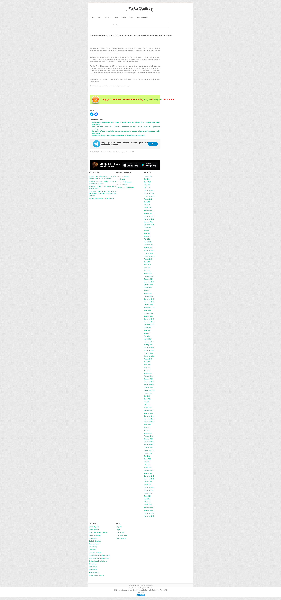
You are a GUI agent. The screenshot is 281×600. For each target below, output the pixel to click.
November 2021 (149, 219)
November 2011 (149, 479)
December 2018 (149, 299)
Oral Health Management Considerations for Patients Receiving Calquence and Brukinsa (102, 194)
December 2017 (149, 319)
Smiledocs (120, 187)
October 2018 (148, 305)
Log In (147, 99)
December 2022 (149, 190)
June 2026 (147, 182)
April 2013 (147, 430)
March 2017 (147, 339)
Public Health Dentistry (96, 575)
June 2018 (147, 310)
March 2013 (147, 433)
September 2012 (149, 450)
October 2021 (148, 222)
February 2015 (148, 410)
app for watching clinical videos (140, 585)
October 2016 (148, 353)
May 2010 (147, 499)
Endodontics (93, 538)
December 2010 (149, 487)
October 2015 (148, 387)
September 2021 (149, 225)
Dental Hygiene (94, 527)
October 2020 (148, 253)
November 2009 (149, 513)
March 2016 (147, 373)
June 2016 (147, 365)
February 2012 (148, 470)
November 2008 (149, 516)
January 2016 (148, 379)
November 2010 (149, 490)
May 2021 (147, 236)
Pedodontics (93, 567)
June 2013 (147, 424)
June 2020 (147, 265)
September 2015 (149, 390)
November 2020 (149, 250)
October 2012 (148, 447)
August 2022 (148, 199)
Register (158, 99)
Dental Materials (94, 529)
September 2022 (149, 196)
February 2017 (148, 342)
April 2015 (147, 404)
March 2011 (147, 484)
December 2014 (149, 416)
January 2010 (148, 510)
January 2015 (148, 413)
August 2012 (148, 453)
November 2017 (149, 322)
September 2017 (149, 325)
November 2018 (149, 302)
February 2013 (148, 436)
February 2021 (148, 245)
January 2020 (148, 279)
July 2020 (147, 262)
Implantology (93, 547)
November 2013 (149, 422)
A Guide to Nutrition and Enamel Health (101, 198)
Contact (124, 17)
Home (92, 17)
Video (131, 17)
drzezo (105, 152)
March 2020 (147, 273)
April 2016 (147, 370)
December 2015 (149, 382)
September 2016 (149, 356)
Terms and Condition (143, 17)
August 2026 (148, 176)
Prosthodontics (94, 572)
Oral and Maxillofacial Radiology (99, 558)
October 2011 (148, 482)
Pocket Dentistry (140, 8)
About (116, 17)
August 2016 (148, 359)
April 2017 (147, 336)
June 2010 (147, 496)
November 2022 (149, 193)
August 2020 (148, 259)
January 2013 (148, 439)
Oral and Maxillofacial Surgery (117, 152)
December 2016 (149, 347)
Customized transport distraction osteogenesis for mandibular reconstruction (118, 135)
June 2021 (147, 233)
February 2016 (148, 376)
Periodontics (93, 569)
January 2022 (148, 213)
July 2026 (147, 179)
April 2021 (147, 239)
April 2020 (147, 270)
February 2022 (148, 210)
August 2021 (148, 227)
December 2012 (149, 442)
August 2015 (148, 393)
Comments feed (122, 535)
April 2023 (147, 187)
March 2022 (147, 207)
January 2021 (148, 247)
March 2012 (147, 467)
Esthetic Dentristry (95, 541)
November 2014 (149, 419)
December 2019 (149, 282)
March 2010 (147, 504)
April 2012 (147, 464)
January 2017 (148, 345)
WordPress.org (121, 538)
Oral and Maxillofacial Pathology (99, 555)
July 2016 (147, 362)
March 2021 (147, 242)
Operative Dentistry (95, 552)
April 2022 (147, 205)
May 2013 (147, 427)
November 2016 (149, 350)
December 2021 (149, 216)
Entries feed (120, 532)
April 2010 (147, 502)
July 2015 (147, 396)
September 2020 (149, 256)
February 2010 (148, 507)
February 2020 (148, 276)
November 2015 (149, 385)
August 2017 (148, 327)
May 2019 (147, 290)
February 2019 (148, 296)
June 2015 (147, 399)
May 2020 (147, 267)
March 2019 (147, 293)
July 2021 (147, 230)
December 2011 (149, 476)
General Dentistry (94, 544)
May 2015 (147, 402)
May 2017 (147, 333)
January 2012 (148, 473)
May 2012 (147, 462)
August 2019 (148, 287)
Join (152, 144)
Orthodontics (93, 564)
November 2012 (149, 444)
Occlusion (92, 549)
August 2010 (148, 493)
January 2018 (148, 316)
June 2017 (147, 330)
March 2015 (147, 407)
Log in (99, 17)
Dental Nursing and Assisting (98, 532)
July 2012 (147, 456)
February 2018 (148, 313)
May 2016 (147, 367)
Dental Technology (95, 535)
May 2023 (147, 185)
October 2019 (148, 285)
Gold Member (127, 182)
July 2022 (147, 202)
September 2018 (149, 307)
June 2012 (147, 459)
